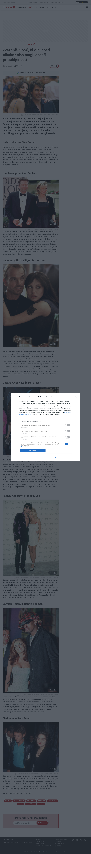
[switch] (67, 425)
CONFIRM (32, 450)
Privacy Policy (55, 457)
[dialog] (45, 427)
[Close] (76, 397)
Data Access (45, 457)
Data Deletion (35, 457)
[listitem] (45, 421)
